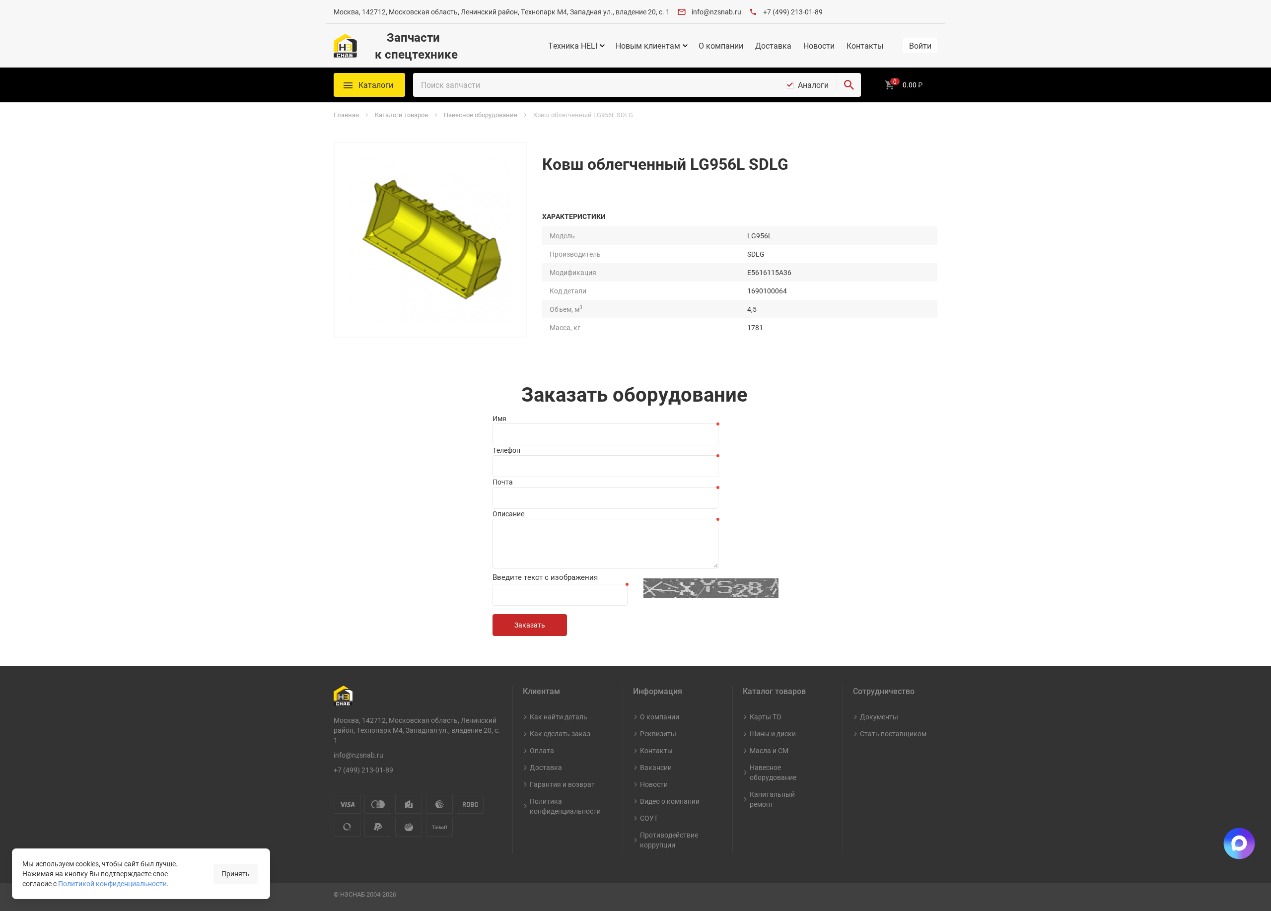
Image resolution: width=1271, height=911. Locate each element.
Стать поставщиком (893, 733)
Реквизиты (658, 733)
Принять (235, 873)
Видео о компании (670, 801)
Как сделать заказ (560, 733)
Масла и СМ (769, 750)
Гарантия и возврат (562, 784)
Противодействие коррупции (669, 839)
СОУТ (649, 818)
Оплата (542, 750)
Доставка (773, 45)
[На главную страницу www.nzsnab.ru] (345, 46)
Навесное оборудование (773, 772)
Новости (819, 45)
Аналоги (813, 84)
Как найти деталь (558, 716)
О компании (721, 45)
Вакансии (656, 767)
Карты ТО (765, 716)
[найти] (849, 85)
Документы (879, 716)
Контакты (865, 45)
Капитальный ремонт (772, 799)
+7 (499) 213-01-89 (793, 11)
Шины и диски (773, 733)
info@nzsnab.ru (716, 11)
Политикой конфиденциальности (112, 883)
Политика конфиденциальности (565, 806)
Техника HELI (572, 45)
